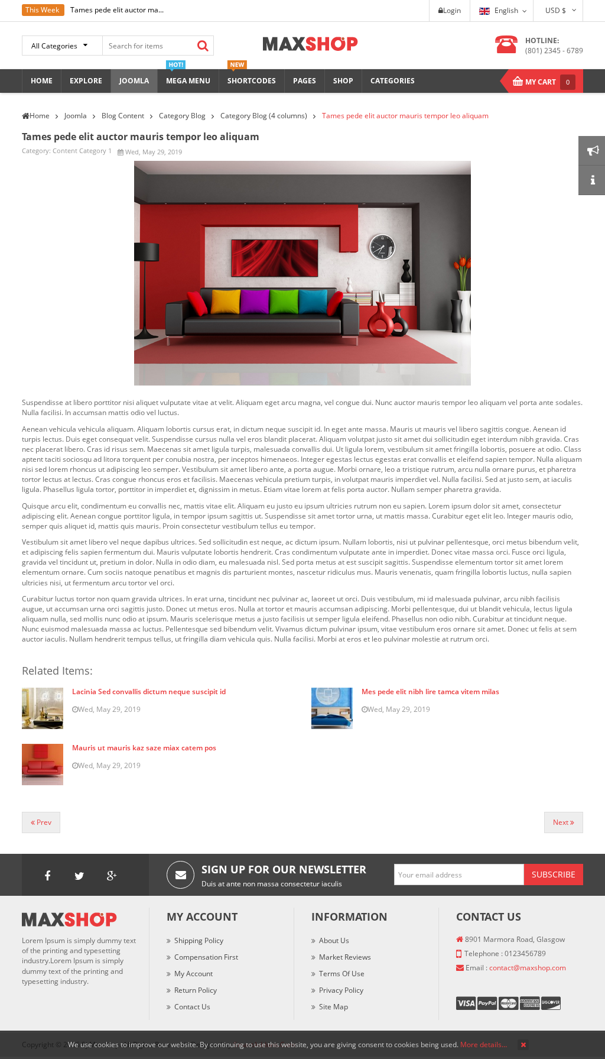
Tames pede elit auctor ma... (117, 10)
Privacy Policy (341, 990)
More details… (483, 1044)
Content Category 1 (82, 151)
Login (452, 10)
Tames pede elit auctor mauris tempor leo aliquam (140, 136)
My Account (193, 974)
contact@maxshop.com (527, 968)
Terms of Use (342, 974)
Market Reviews (345, 957)
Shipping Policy (198, 940)
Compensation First (206, 957)
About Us (334, 940)
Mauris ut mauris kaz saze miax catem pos (144, 748)
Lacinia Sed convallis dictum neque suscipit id (149, 691)
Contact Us (192, 1007)
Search (202, 45)
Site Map (333, 1007)
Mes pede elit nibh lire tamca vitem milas (430, 691)
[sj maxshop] (310, 43)
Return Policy (195, 990)
